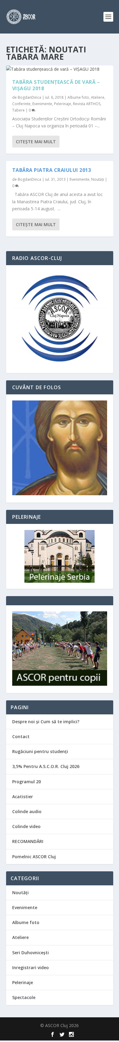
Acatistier (22, 796)
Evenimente (42, 103)
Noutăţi (97, 179)
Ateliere (97, 97)
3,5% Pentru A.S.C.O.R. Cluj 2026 (45, 766)
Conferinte (21, 103)
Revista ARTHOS (86, 103)
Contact (21, 736)
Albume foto (78, 97)
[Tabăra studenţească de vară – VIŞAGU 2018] (59, 69)
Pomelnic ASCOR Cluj (34, 856)
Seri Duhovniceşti (30, 952)
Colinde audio (26, 811)
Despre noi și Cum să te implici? (45, 721)
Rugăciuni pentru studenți (40, 751)
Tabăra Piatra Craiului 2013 (51, 170)
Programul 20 (26, 781)
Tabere (18, 110)
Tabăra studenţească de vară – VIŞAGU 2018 (56, 85)
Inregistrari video (30, 967)
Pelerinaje (62, 103)
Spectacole (23, 997)
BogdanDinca (29, 97)
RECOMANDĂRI (27, 841)
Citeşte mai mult (36, 141)
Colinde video (26, 826)
